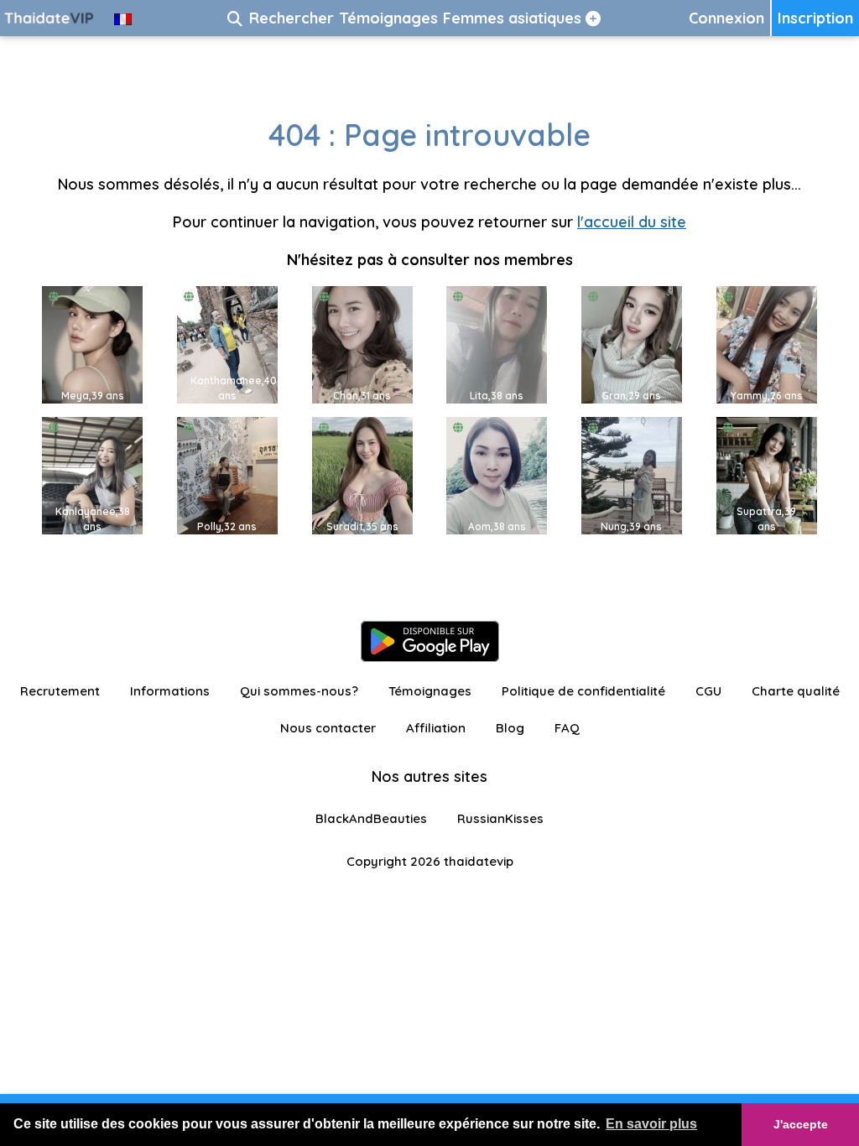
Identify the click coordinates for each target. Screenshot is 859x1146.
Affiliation (436, 728)
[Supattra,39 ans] (766, 474)
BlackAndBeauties (371, 818)
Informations (170, 691)
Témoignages (429, 691)
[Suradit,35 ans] (362, 474)
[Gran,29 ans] (631, 343)
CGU (708, 691)
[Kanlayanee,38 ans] (92, 474)
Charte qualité (796, 691)
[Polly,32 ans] (227, 474)
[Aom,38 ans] (496, 474)
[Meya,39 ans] (92, 343)
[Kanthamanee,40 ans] (227, 343)
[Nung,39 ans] (631, 474)
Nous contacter (328, 728)
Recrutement (60, 691)
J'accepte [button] (800, 1124)
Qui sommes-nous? (299, 691)
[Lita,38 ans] (496, 343)
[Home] (50, 18)
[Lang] (123, 18)
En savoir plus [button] (651, 1124)
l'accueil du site (631, 222)
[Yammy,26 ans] (766, 343)
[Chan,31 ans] (362, 343)
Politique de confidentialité (583, 691)
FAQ (567, 728)
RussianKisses (500, 818)
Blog (510, 728)
